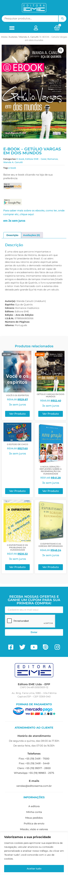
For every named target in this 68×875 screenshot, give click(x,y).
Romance (52, 159)
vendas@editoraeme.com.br (34, 785)
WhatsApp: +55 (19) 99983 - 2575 (34, 772)
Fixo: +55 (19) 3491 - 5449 (34, 763)
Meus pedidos (34, 817)
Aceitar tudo (34, 868)
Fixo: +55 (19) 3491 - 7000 (34, 758)
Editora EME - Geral (35, 159)
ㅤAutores (13, 36)
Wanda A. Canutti (28, 36)
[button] (12, 28)
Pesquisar (62, 18)
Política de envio (34, 823)
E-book (20, 159)
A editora (34, 806)
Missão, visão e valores (34, 829)
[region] (34, 853)
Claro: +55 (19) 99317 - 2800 (34, 768)
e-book (12, 167)
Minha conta (34, 812)
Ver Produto (17, 413)
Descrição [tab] (12, 235)
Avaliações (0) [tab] (31, 235)
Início (4, 36)
